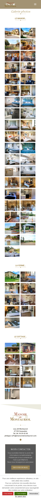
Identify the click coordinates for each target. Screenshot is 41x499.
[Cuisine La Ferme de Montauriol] (12, 293)
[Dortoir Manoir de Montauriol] (28, 164)
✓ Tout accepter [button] (21, 493)
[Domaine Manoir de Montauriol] (12, 38)
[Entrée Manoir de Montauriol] (28, 95)
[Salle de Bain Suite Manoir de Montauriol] (28, 199)
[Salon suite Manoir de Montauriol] (12, 187)
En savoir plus (20, 496)
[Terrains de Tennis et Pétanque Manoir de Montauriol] (28, 245)
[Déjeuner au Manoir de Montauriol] (12, 256)
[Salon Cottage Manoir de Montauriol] (12, 364)
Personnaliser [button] (34, 493)
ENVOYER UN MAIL (20, 467)
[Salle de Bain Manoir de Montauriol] (28, 316)
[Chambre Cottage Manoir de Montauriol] (28, 387)
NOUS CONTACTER (20, 449)
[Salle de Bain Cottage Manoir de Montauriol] (12, 399)
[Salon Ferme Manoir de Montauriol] (28, 293)
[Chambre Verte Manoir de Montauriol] (12, 153)
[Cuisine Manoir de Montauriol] (28, 61)
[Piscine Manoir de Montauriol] (28, 222)
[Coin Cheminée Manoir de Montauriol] (28, 49)
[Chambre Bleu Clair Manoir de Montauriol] (28, 118)
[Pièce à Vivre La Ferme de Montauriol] (28, 281)
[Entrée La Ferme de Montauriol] (28, 304)
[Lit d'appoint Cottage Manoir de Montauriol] (12, 376)
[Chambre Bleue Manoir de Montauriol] (12, 107)
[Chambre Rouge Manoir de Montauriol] (28, 130)
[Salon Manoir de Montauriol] (12, 84)
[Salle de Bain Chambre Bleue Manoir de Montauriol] (12, 118)
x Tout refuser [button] (8, 493)
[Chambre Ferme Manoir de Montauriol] (12, 316)
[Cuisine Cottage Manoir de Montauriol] (28, 364)
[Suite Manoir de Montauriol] (28, 187)
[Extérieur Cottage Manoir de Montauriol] (12, 353)
